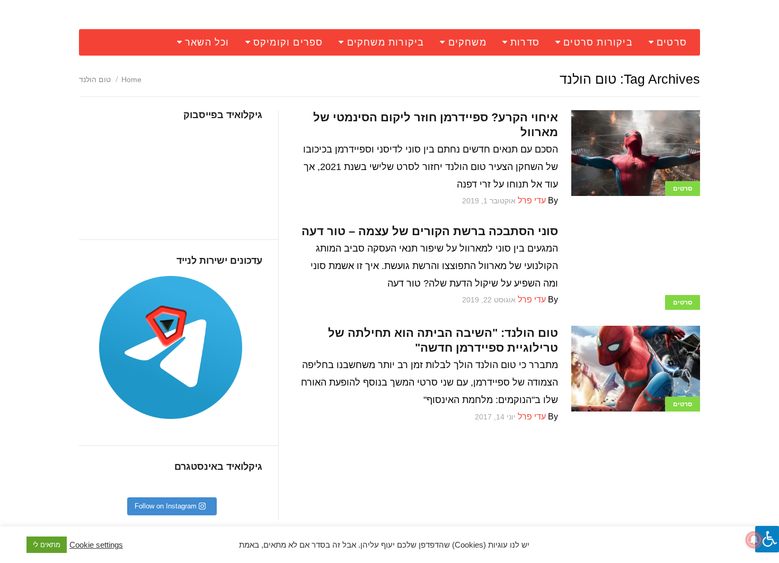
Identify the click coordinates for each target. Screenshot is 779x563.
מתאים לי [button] (46, 545)
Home (131, 79)
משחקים (467, 42)
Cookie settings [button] (96, 545)
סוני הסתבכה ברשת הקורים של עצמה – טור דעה (430, 231)
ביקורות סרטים (598, 42)
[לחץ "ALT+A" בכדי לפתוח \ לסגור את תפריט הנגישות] (767, 539)
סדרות (524, 42)
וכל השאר (207, 42)
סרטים (672, 42)
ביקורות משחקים (385, 42)
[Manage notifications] (754, 539)
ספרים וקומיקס (288, 42)
